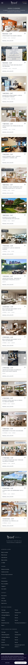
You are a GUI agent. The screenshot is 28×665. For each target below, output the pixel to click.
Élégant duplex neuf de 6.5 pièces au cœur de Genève (12, 401)
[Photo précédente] (3, 24)
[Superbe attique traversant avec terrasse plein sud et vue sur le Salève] (14, 175)
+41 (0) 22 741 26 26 (11, 542)
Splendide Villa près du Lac (10, 520)
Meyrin (2, 625)
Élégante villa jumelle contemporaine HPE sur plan (10, 218)
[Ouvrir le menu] (2, 2)
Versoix (16, 617)
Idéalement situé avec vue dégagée (12, 430)
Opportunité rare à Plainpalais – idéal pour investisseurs (12, 370)
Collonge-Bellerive (5, 615)
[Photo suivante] (25, 24)
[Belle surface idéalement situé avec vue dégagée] (14, 297)
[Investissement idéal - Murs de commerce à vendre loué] (14, 144)
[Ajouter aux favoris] (25, 33)
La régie (3, 562)
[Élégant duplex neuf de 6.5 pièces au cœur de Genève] (14, 388)
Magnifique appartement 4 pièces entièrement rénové (12, 96)
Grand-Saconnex (5, 622)
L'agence (3, 586)
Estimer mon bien (5, 569)
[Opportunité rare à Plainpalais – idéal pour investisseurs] (14, 358)
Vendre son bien (4, 572)
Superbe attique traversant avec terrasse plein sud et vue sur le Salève (12, 188)
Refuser (7, 662)
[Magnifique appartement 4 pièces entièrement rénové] (14, 83)
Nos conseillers (4, 583)
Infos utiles (3, 600)
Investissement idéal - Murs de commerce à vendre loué (11, 157)
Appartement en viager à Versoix (12, 35)
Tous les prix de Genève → (20, 622)
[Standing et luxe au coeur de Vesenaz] (14, 236)
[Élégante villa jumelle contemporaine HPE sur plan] (14, 205)
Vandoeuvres (18, 612)
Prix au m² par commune (6, 574)
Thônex (16, 610)
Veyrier (16, 620)
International (4, 557)
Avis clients (3, 589)
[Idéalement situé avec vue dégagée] (14, 419)
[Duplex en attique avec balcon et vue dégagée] (14, 53)
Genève (3, 620)
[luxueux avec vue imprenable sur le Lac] (14, 478)
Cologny (3, 617)
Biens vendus (4, 560)
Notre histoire (4, 581)
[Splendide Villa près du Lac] (14, 509)
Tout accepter (21, 662)
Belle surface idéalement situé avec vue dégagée (11, 309)
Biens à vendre (4, 552)
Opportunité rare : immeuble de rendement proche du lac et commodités (11, 280)
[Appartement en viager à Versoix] (14, 24)
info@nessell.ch (18, 542)
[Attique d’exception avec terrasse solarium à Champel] (14, 448)
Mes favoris (4, 603)
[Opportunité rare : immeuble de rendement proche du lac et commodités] (14, 266)
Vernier (16, 615)
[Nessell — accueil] (14, 2)
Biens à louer (4, 555)
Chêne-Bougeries (5, 612)
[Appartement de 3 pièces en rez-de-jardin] (14, 114)
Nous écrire (3, 595)
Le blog (3, 598)
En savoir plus (21, 659)
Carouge (3, 610)
